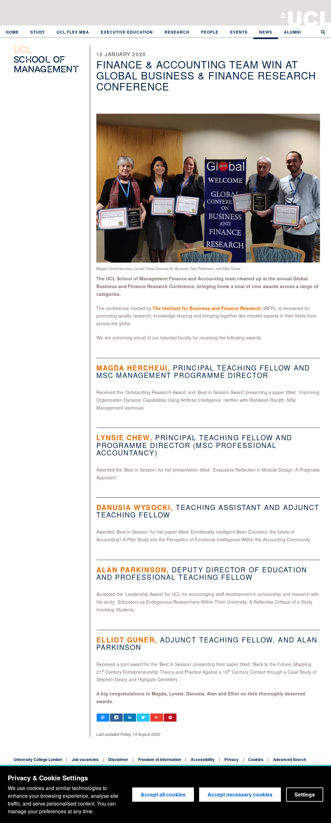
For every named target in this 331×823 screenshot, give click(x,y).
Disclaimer (118, 759)
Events (239, 32)
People (210, 32)
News (265, 32)
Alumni (292, 32)
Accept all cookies (163, 794)
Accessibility (203, 759)
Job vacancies (85, 759)
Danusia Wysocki (133, 507)
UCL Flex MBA (73, 32)
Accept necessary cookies (240, 794)
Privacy (231, 759)
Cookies (255, 759)
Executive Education (127, 32)
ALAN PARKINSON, (132, 569)
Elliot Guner (125, 639)
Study (37, 32)
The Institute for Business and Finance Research (207, 308)
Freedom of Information (159, 759)
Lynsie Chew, (124, 437)
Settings (304, 794)
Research (177, 32)
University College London (309, 17)
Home (12, 32)
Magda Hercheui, (133, 367)
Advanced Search (289, 759)
